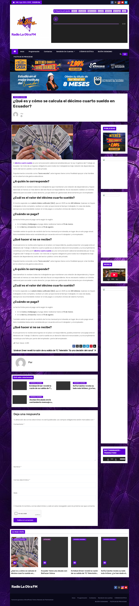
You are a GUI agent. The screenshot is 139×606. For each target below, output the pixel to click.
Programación (34, 52)
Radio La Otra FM (23, 34)
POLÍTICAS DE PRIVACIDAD (23, 57)
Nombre (17, 467)
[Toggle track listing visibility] (123, 28)
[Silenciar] (120, 279)
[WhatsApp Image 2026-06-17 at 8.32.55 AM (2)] (111, 224)
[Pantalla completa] (123, 279)
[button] (120, 54)
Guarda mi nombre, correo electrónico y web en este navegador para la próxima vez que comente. (55, 506)
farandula (108, 11)
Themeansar (49, 600)
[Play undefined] (55, 18)
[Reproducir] (106, 279)
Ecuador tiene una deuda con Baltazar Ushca (54, 572)
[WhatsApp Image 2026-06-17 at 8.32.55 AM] (114, 142)
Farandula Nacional (20, 97)
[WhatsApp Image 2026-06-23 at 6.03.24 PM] (69, 81)
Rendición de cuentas (65, 52)
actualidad (82, 11)
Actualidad (47, 539)
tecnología (116, 11)
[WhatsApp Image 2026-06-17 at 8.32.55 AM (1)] (69, 65)
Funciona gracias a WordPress (21, 600)
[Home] (14, 51)
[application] (114, 275)
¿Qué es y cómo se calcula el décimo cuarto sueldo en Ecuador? (23, 573)
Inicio (22, 52)
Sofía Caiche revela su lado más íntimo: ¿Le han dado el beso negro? (84, 388)
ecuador (100, 11)
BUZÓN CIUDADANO (105, 52)
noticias (74, 11)
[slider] (122, 459)
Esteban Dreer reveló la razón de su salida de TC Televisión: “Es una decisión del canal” (84, 573)
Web (15, 493)
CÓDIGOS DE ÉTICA (86, 52)
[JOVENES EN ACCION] (114, 173)
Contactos (48, 52)
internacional (92, 11)
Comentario (19, 424)
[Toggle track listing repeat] (63, 28)
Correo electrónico (22, 480)
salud (124, 11)
